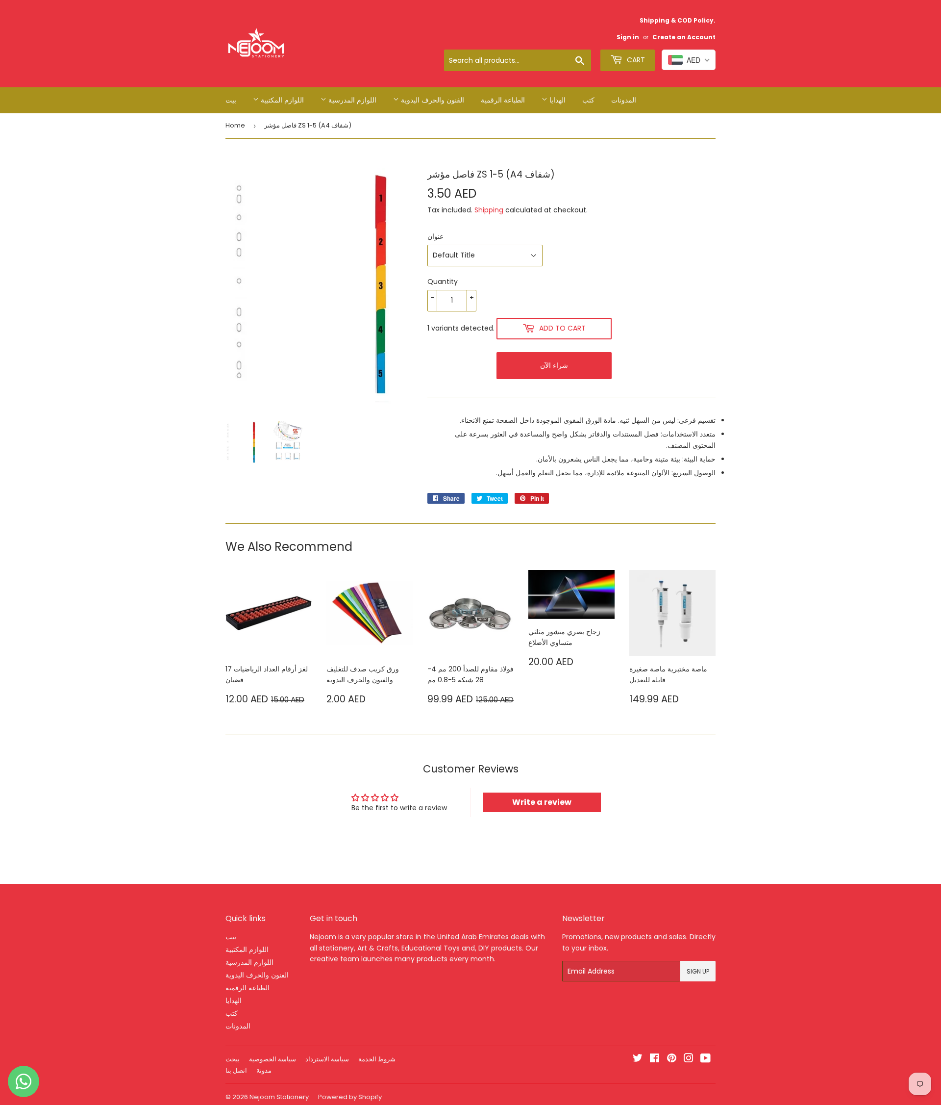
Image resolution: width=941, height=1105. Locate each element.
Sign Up (698, 971)
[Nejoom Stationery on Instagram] (688, 1059)
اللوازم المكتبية (281, 100)
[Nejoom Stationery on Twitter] (638, 1059)
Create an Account (684, 37)
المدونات (623, 100)
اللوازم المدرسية (351, 100)
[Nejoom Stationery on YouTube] (705, 1059)
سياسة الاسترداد (327, 1059)
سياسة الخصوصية (272, 1059)
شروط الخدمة (377, 1059)
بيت (230, 100)
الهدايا (556, 100)
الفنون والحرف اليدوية (431, 100)
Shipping (488, 210)
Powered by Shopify (350, 1097)
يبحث (232, 1059)
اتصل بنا (236, 1070)
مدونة (264, 1070)
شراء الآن (554, 365)
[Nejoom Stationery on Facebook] (654, 1059)
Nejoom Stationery (279, 1097)
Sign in (628, 37)
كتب (588, 100)
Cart (635, 60)
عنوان (435, 236)
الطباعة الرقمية (503, 100)
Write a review (541, 802)
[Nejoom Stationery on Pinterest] (672, 1059)
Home (235, 125)
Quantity (442, 281)
